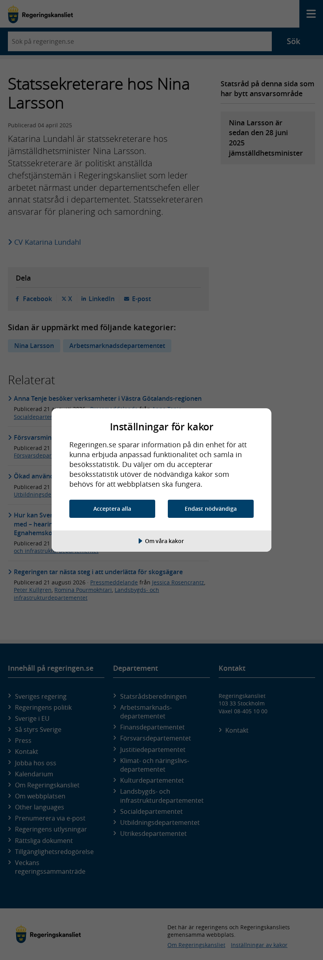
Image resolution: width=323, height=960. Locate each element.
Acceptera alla (112, 508)
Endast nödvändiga (211, 508)
